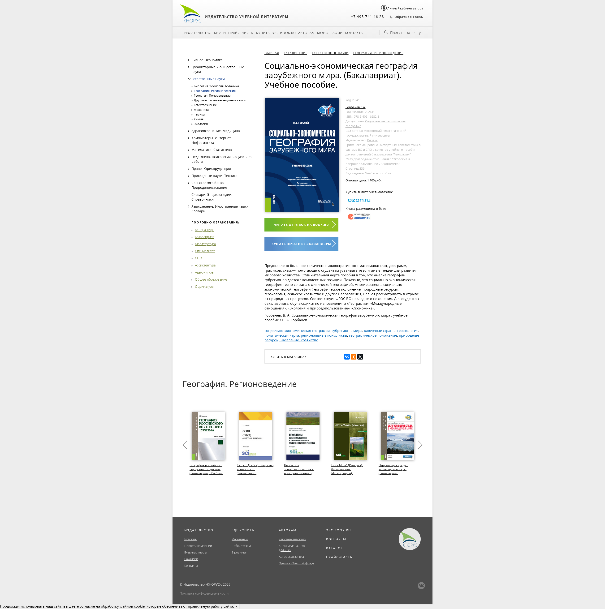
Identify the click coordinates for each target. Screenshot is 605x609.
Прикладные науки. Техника (214, 175)
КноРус (372, 140)
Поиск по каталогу (405, 32)
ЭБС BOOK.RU (338, 530)
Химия (198, 119)
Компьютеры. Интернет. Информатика (211, 140)
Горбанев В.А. (356, 107)
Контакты (354, 32)
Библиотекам (241, 546)
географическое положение (373, 335)
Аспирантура (204, 229)
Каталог (334, 548)
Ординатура (204, 286)
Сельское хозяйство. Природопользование (209, 185)
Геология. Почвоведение (212, 95)
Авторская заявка (291, 556)
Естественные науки (208, 79)
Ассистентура (205, 265)
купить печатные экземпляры (301, 244)
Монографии (330, 32)
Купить (263, 32)
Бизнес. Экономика (207, 60)
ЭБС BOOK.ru (284, 32)
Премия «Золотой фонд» (296, 563)
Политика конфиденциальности (204, 593)
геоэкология (407, 330)
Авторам (306, 32)
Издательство (198, 32)
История (190, 539)
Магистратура (205, 244)
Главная (271, 53)
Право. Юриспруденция (211, 168)
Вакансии (191, 559)
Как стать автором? (292, 539)
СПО (198, 258)
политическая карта (281, 335)
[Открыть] (188, 60)
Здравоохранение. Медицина (215, 131)
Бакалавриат (204, 237)
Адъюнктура (204, 272)
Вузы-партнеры (195, 552)
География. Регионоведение (215, 91)
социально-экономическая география (297, 330)
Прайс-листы (241, 32)
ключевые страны (379, 330)
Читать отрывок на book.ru (301, 225)
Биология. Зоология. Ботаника (216, 86)
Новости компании (198, 546)
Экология (201, 124)
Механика (201, 109)
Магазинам (240, 539)
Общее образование (211, 279)
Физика (199, 114)
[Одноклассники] (353, 357)
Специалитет (205, 251)
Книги (220, 32)
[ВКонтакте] (347, 357)
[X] (360, 357)
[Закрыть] (189, 79)
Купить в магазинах (289, 357)
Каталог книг (295, 53)
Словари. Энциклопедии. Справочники (211, 197)
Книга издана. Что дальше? (292, 548)
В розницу (239, 552)
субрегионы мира (347, 330)
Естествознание (205, 105)
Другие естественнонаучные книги (220, 100)
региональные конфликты (324, 335)
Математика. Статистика (211, 149)
